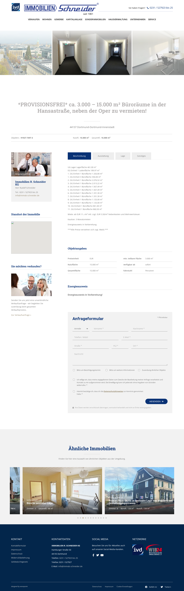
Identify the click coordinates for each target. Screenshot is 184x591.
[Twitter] (97, 555)
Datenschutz (16, 553)
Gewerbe (59, 19)
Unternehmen (137, 19)
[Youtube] (102, 555)
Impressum (16, 549)
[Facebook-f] (93, 555)
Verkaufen (34, 19)
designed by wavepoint (19, 586)
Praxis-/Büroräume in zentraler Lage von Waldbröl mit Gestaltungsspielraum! (129, 502)
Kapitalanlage (74, 19)
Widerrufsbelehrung (20, 557)
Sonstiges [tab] (141, 156)
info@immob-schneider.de (70, 566)
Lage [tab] (123, 156)
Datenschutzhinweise (113, 391)
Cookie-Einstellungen (124, 586)
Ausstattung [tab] (103, 156)
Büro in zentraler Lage (28, 503)
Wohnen (47, 19)
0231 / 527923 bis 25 (68, 558)
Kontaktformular (18, 545)
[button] (151, 587)
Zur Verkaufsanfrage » (21, 315)
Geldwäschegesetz (19, 561)
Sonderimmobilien (95, 19)
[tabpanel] (120, 198)
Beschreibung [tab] (79, 156)
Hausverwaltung (117, 19)
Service (152, 19)
